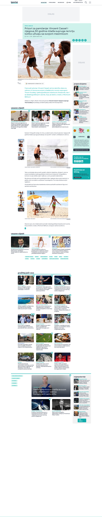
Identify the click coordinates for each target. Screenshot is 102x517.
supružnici (44, 258)
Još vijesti (81, 420)
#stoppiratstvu (78, 2)
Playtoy (80, 0)
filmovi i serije (15, 378)
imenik (76, 0)
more (56, 256)
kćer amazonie (64, 258)
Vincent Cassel (29, 256)
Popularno (52, 2)
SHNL (69, 2)
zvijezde (14, 383)
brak (60, 256)
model (27, 258)
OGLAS (51, 14)
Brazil (36, 256)
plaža (50, 256)
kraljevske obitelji (17, 375)
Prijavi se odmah (78, 177)
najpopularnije (79, 377)
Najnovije (61, 2)
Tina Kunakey (44, 256)
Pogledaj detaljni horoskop (81, 150)
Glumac (66, 256)
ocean (38, 258)
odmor (32, 258)
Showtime (44, 2)
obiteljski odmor (54, 258)
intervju (14, 385)
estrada (14, 380)
